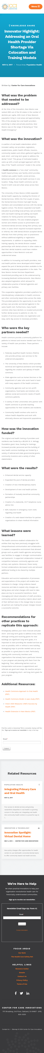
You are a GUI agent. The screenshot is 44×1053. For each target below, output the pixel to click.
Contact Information (22, 930)
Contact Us (22, 976)
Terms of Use (22, 984)
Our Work (22, 953)
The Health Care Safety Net (22, 957)
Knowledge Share (23, 25)
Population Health (34, 65)
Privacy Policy (22, 980)
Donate (22, 973)
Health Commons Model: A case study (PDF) (22, 699)
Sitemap (14, 1029)
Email (5, 739)
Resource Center (22, 969)
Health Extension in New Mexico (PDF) (20, 712)
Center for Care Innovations (23, 85)
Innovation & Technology (16, 828)
